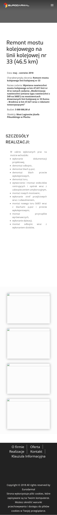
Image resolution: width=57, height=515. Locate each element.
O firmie (18, 447)
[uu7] (28, 429)
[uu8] (28, 393)
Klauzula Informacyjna (28, 456)
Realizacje (16, 451)
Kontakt (36, 451)
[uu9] (28, 358)
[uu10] (28, 323)
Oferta (35, 447)
